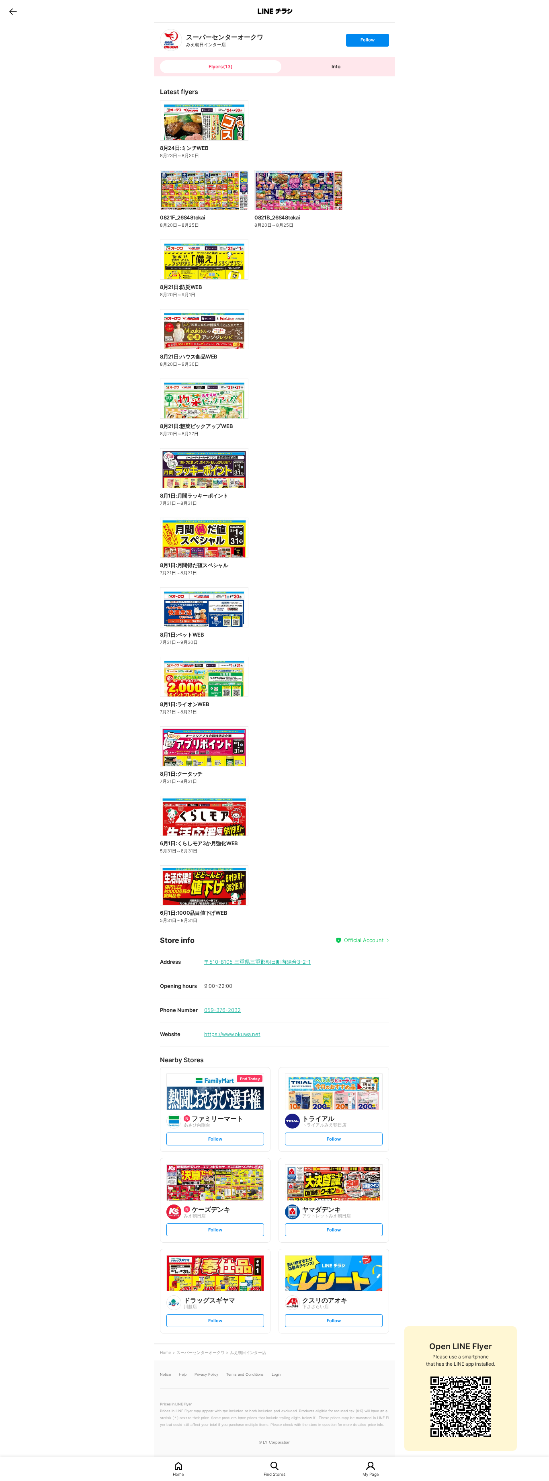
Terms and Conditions (245, 1374)
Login (276, 1374)
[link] (171, 40)
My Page (371, 1474)
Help (182, 1374)
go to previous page (13, 11)
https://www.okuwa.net (232, 1034)
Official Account (364, 940)
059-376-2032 (222, 1010)
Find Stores (274, 1474)
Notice (165, 1374)
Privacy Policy (206, 1374)
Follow (367, 42)
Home (178, 1474)
